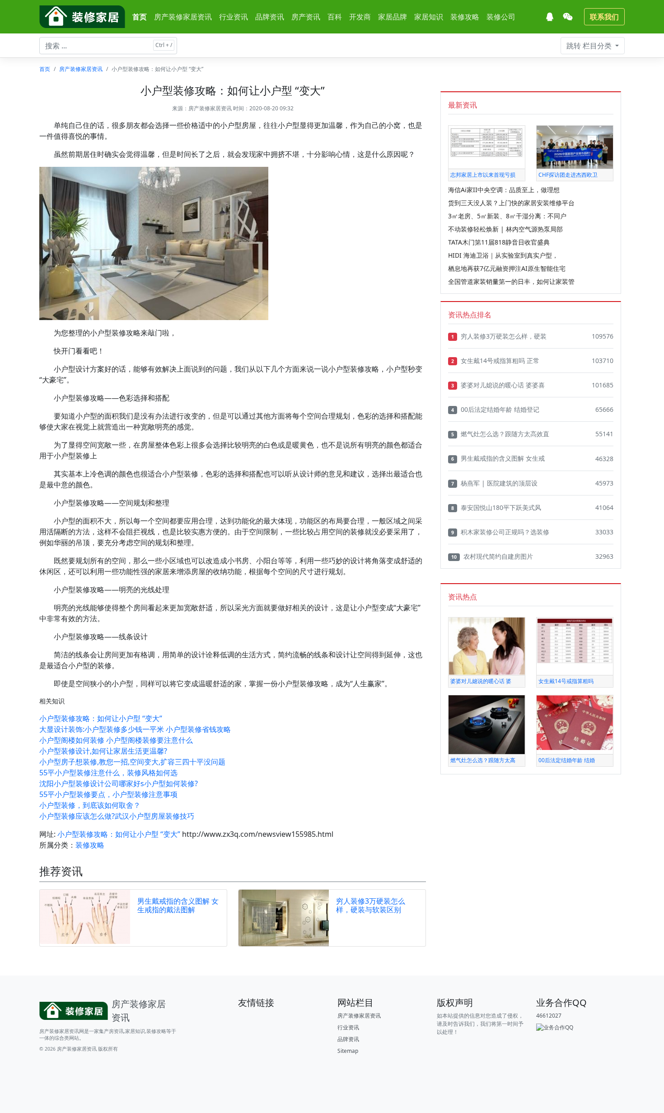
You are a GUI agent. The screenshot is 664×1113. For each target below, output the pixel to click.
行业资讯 (233, 17)
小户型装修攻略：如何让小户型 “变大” (100, 718)
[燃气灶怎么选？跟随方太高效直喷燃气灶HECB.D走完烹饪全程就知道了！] (487, 724)
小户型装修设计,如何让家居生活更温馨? (103, 751)
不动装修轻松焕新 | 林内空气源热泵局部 (505, 229)
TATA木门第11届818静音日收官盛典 (499, 242)
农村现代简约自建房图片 (492, 556)
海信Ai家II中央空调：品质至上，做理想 (504, 189)
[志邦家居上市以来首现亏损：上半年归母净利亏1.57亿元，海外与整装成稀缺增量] (487, 141)
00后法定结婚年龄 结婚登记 (495, 409)
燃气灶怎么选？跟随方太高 (482, 760)
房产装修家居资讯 (183, 17)
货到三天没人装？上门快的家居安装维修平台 (511, 202)
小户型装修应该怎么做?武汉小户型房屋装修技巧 (116, 816)
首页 (139, 17)
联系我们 (604, 17)
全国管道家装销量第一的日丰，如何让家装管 (511, 281)
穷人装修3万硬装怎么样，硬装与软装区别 (370, 905)
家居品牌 (392, 17)
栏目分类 (589, 46)
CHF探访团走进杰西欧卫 (568, 175)
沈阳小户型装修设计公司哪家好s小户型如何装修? (118, 783)
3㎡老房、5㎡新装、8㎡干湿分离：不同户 (507, 216)
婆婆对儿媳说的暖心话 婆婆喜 (498, 385)
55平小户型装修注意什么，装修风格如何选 (108, 773)
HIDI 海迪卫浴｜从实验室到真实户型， (503, 255)
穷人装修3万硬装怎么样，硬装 (499, 336)
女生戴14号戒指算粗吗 (566, 681)
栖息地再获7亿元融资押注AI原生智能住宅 (507, 268)
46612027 (548, 1015)
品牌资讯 (269, 17)
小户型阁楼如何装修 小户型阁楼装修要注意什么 (116, 740)
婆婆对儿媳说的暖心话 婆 (480, 681)
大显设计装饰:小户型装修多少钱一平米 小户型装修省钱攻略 (135, 729)
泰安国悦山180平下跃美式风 (496, 507)
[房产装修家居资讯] (82, 16)
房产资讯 (305, 17)
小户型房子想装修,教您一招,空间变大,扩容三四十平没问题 (132, 762)
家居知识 (428, 17)
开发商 (360, 17)
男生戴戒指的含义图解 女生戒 (498, 458)
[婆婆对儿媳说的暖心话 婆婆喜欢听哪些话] (487, 646)
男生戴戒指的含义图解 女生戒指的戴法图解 (178, 905)
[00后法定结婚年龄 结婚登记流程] (575, 722)
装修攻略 (464, 17)
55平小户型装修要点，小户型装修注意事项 (108, 794)
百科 (334, 17)
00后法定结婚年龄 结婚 (566, 760)
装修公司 (500, 17)
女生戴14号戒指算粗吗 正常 (495, 360)
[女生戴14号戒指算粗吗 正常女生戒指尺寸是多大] (575, 640)
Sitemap (347, 1051)
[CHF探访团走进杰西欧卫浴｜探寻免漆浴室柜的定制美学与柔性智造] (575, 147)
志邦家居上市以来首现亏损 (482, 175)
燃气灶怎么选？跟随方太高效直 (500, 433)
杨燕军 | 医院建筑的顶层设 (494, 483)
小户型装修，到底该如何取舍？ (89, 805)
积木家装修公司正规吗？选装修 (500, 532)
